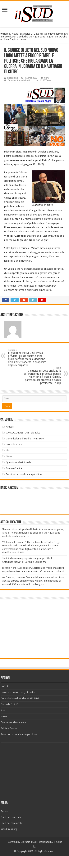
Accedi (4, 811)
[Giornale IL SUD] (34, 13)
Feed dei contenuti (11, 817)
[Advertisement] (34, 629)
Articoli (10, 426)
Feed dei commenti (11, 823)
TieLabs (57, 841)
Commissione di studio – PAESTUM (25, 438)
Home (6, 33)
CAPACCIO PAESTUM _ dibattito (23, 432)
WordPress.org (9, 829)
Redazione (12, 78)
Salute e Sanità (14, 468)
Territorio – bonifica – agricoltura (24, 474)
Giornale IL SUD (14, 444)
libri (8, 450)
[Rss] (34, 846)
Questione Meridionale (18, 462)
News (15, 33)
